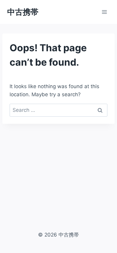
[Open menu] (104, 11)
